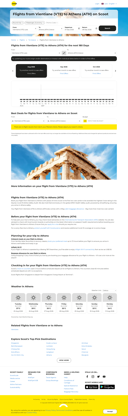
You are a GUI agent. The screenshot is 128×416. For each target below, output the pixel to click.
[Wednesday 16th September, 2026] (88, 99)
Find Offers (31, 73)
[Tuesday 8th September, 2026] (64, 99)
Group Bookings (52, 380)
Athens (49, 355)
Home (13, 40)
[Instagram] (93, 376)
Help (66, 377)
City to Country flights (66, 399)
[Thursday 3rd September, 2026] (48, 99)
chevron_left (12, 71)
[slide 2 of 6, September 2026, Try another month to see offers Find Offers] (64, 71)
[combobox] (23, 30)
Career (12, 381)
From (15, 27)
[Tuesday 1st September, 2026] (42, 99)
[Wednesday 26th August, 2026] (24, 99)
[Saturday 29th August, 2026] (33, 99)
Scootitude (14, 375)
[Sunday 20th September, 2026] (100, 99)
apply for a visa (53, 224)
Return (84, 27)
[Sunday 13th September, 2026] (79, 99)
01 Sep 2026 (69, 30)
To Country (36, 399)
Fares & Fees (68, 389)
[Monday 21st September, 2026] (103, 99)
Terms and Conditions (64, 410)
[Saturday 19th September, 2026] (97, 99)
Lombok (49, 346)
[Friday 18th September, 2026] (94, 99)
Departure (68, 27)
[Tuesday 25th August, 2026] (21, 99)
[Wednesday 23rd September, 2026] (109, 99)
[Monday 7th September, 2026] (61, 99)
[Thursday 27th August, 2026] (27, 99)
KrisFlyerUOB (33, 380)
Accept (110, 411)
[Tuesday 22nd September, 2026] (106, 99)
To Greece (32, 40)
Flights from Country (80, 399)
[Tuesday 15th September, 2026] (85, 99)
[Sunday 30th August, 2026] (36, 99)
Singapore (15, 343)
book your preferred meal (57, 241)
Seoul (84, 349)
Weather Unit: (96, 290)
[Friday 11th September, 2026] (73, 99)
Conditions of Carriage (69, 382)
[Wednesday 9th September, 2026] (67, 99)
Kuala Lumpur (51, 343)
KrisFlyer (31, 377)
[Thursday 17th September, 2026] (91, 99)
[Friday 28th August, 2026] (30, 99)
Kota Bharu (15, 352)
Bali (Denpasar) (16, 346)
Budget (85, 117)
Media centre (15, 378)
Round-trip (17, 23)
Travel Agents (51, 377)
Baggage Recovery (71, 392)
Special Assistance (71, 386)
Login (97, 4)
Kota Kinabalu (87, 346)
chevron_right (115, 71)
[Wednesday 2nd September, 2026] (45, 99)
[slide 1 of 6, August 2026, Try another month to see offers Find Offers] (31, 71)
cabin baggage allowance (74, 209)
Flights (22, 40)
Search (107, 28)
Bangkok (85, 355)
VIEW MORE (64, 360)
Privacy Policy (51, 410)
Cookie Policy (32, 412)
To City (43, 399)
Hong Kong (50, 349)
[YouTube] (104, 376)
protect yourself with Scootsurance (47, 228)
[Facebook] (87, 376)
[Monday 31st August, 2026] (39, 99)
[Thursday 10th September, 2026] (70, 99)
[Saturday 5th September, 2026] (54, 99)
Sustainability (15, 387)
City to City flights (52, 399)
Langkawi (50, 352)
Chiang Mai (15, 349)
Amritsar (85, 343)
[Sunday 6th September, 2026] (58, 99)
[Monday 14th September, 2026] (82, 99)
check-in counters (24, 269)
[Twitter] (98, 376)
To (39, 27)
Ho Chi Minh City (17, 355)
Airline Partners (15, 384)
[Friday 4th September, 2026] (51, 99)
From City (92, 399)
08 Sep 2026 (86, 30)
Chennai (85, 352)
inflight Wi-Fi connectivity (85, 249)
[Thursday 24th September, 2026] (112, 99)
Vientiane (14, 329)
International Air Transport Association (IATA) (81, 220)
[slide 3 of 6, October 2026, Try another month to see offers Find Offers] (96, 71)
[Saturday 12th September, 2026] (76, 99)
